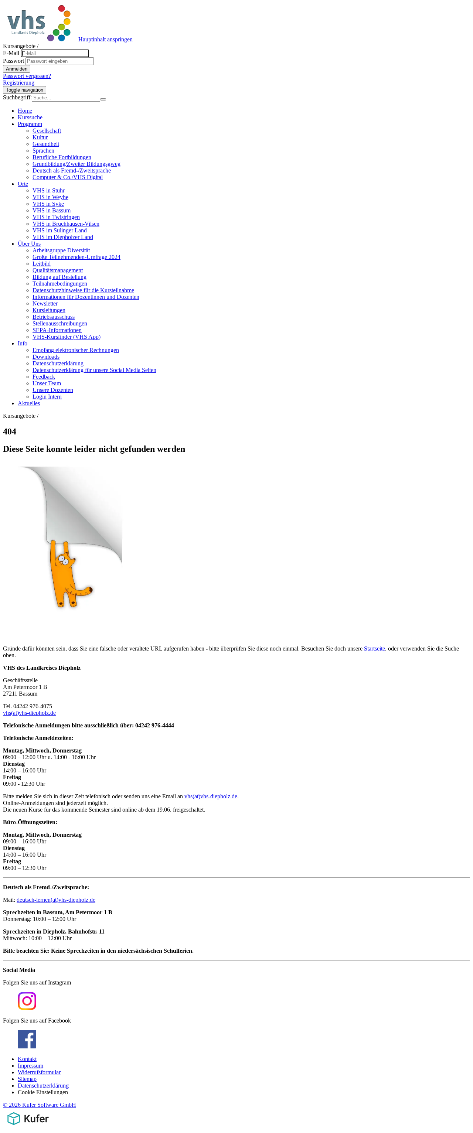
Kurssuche (30, 117)
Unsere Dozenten (53, 390)
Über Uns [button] (29, 243)
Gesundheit (46, 144)
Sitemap (27, 1079)
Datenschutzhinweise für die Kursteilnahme (83, 290)
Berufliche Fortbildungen (62, 157)
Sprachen (43, 150)
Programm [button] (30, 124)
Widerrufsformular (39, 1072)
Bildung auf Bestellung (59, 277)
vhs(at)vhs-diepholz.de (29, 713)
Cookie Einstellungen (43, 1092)
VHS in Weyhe (50, 197)
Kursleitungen (49, 310)
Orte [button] (23, 184)
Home (25, 111)
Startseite (374, 648)
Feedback (44, 376)
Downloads (46, 357)
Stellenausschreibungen (60, 323)
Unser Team (47, 383)
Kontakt (27, 1059)
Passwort (13, 61)
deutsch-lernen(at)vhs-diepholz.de (56, 900)
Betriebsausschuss (54, 317)
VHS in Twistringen (56, 217)
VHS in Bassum (52, 210)
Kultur (40, 137)
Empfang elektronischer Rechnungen (76, 350)
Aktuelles (29, 403)
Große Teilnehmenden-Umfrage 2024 (76, 257)
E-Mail (11, 53)
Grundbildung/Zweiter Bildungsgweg (76, 164)
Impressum (30, 1065)
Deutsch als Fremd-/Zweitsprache (72, 170)
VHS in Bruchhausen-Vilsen (66, 224)
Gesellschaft (47, 130)
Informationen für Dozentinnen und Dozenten (86, 297)
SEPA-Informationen (57, 330)
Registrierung (18, 82)
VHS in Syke (48, 204)
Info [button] (22, 343)
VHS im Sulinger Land (60, 230)
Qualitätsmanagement (58, 270)
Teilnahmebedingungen (60, 283)
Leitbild (42, 263)
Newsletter (45, 303)
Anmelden (16, 69)
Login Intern (47, 396)
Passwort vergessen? (27, 76)
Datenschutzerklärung (58, 363)
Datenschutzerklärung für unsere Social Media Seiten (94, 370)
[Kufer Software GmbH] (28, 1126)
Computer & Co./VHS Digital (68, 177)
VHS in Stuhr (49, 190)
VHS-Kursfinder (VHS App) (67, 337)
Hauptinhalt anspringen (105, 39)
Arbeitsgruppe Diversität (61, 250)
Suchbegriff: (17, 97)
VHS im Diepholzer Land (63, 237)
